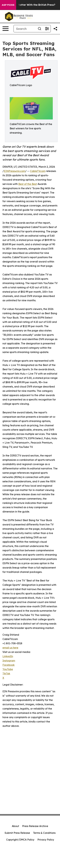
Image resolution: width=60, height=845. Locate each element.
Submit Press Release (17, 832)
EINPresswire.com (14, 171)
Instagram (8, 660)
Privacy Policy (45, 839)
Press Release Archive (35, 826)
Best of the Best (27, 184)
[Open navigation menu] (5, 29)
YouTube (7, 669)
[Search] (39, 28)
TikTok (6, 673)
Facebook (8, 664)
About (15, 826)
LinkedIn (7, 656)
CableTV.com (37, 171)
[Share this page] (55, 29)
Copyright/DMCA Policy (20, 839)
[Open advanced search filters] (47, 28)
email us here (10, 647)
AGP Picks (8, 5)
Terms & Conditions (44, 832)
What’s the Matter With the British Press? (29, 4)
